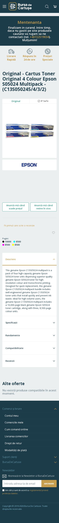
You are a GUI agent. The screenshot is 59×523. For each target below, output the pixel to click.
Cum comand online (16, 429)
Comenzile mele (14, 422)
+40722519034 (39, 37)
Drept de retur (13, 443)
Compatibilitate (14, 348)
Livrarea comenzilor (16, 436)
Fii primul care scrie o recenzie (19, 225)
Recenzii (10, 360)
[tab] (29, 259)
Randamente (13, 335)
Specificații (11, 322)
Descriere (11, 259)
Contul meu (11, 415)
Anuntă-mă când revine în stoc (43, 207)
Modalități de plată (16, 450)
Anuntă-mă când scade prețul (15, 207)
